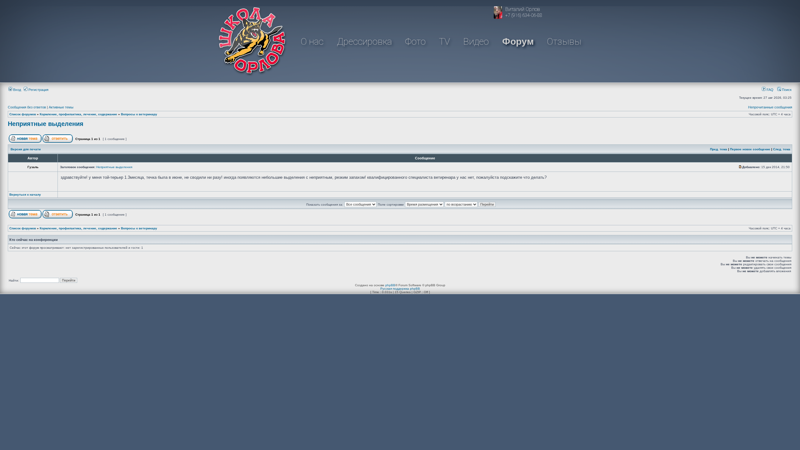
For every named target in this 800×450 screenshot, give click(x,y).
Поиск (786, 90)
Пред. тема (718, 149)
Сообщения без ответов (27, 107)
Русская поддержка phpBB (400, 288)
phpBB (390, 285)
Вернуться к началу (25, 194)
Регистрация (38, 90)
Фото (415, 41)
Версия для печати (26, 149)
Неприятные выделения (45, 123)
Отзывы (564, 41)
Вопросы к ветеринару (139, 114)
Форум (518, 41)
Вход (16, 90)
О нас (312, 41)
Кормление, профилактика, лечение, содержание (78, 114)
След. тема (781, 149)
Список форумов (22, 114)
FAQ (769, 90)
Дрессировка (364, 41)
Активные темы (61, 107)
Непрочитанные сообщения (770, 107)
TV (444, 41)
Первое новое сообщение (750, 149)
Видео (476, 41)
